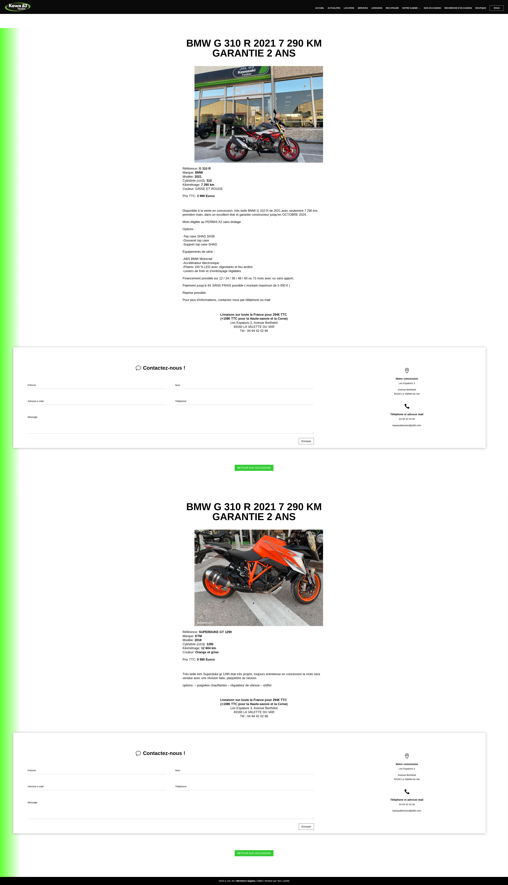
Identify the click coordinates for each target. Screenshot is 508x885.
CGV (260, 881)
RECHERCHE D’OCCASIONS (458, 8)
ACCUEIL (319, 8)
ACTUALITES (334, 8)
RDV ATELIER (392, 8)
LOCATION (349, 8)
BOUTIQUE (480, 8)
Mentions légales (245, 881)
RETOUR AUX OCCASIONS (254, 467)
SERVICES (363, 8)
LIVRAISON (376, 8)
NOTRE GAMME (410, 8)
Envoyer (306, 441)
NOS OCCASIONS (432, 8)
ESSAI (497, 8)
